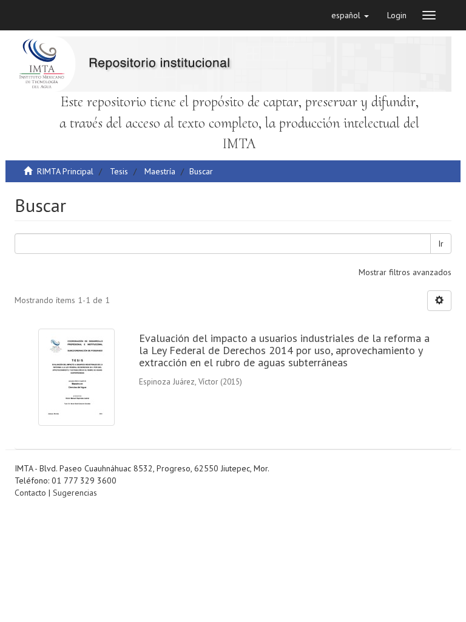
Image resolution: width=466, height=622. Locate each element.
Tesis (119, 171)
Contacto (30, 492)
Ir (441, 243)
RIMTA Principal (65, 171)
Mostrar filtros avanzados (405, 272)
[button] (350, 15)
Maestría (159, 171)
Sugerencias (75, 492)
